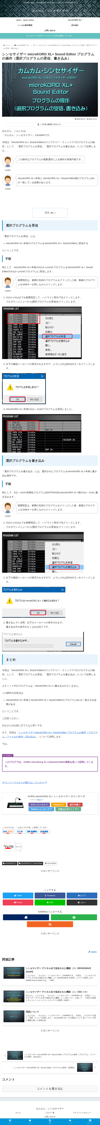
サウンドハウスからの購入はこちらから (23, 782)
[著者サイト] (26, 917)
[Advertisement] (50, 879)
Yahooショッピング (40, 809)
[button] (92, 572)
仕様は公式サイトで (67, 809)
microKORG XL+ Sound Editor (31, 863)
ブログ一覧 (50, 1113)
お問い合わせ (50, 1117)
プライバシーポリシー (82, 1113)
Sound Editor (51, 863)
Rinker (39, 799)
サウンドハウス (38, 804)
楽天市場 (74, 804)
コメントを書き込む (50, 1088)
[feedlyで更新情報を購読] (74, 917)
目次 (47, 212)
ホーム (18, 1113)
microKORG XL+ (11, 863)
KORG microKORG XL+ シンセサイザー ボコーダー (55, 796)
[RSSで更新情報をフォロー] (50, 924)
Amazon (58, 804)
